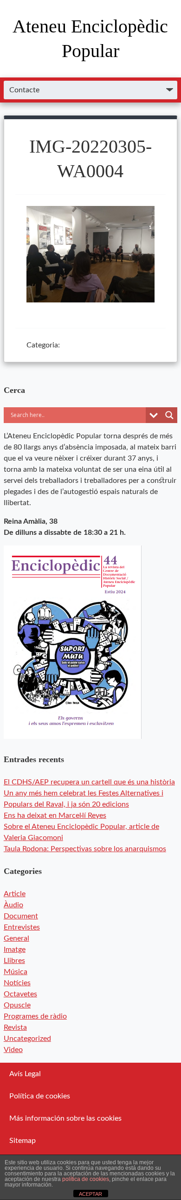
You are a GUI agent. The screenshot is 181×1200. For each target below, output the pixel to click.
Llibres (14, 960)
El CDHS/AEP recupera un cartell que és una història (89, 782)
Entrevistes (22, 927)
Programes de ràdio (35, 1016)
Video (13, 1049)
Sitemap (22, 1140)
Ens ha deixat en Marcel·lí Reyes (55, 815)
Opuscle (17, 1005)
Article (15, 894)
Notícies (17, 983)
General (16, 938)
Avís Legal (25, 1074)
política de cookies (85, 1179)
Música (15, 971)
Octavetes (20, 994)
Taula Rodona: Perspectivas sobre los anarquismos (85, 849)
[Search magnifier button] (169, 415)
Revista (15, 1027)
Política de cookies (39, 1096)
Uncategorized (27, 1038)
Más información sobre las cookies (65, 1118)
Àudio (13, 905)
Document (21, 916)
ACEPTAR (90, 1194)
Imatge (15, 949)
